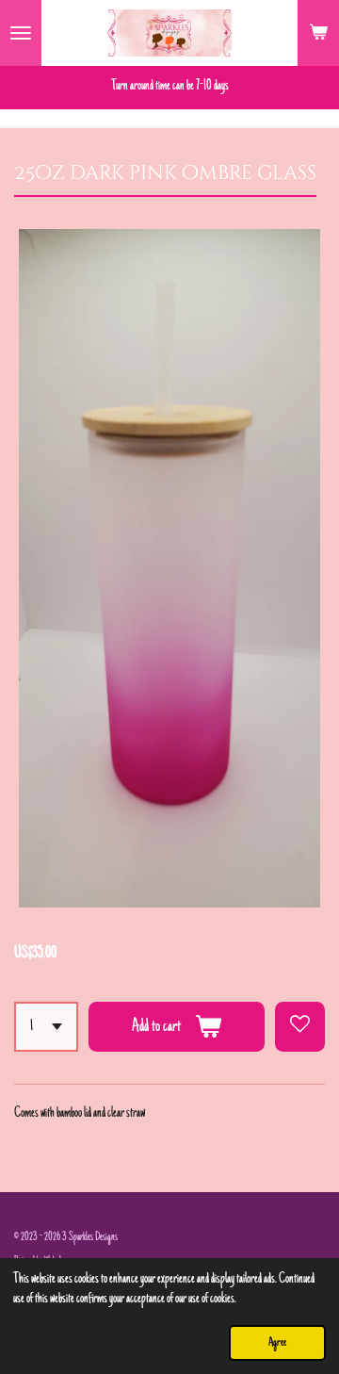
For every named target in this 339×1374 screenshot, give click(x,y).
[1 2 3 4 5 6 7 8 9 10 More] (46, 1027)
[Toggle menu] (20, 33)
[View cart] (318, 33)
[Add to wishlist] (300, 1027)
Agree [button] (277, 1342)
